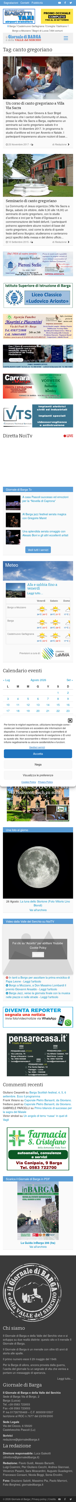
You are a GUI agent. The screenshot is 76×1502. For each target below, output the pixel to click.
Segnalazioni (11, 2)
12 (28, 705)
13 (38, 705)
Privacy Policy (45, 781)
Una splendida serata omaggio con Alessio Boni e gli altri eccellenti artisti (45, 533)
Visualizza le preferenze (38, 775)
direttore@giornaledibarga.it (21, 1457)
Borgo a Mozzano (21, 30)
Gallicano (62, 26)
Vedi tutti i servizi (38, 550)
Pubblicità (37, 2)
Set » (70, 680)
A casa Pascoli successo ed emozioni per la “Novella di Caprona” (45, 499)
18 (17, 711)
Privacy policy (39, 1499)
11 (17, 705)
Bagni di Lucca (41, 30)
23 (68, 711)
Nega (38, 764)
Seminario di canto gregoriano (31, 201)
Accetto (38, 955)
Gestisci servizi (37, 747)
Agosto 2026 (38, 680)
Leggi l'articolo (32, 981)
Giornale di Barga (20, 1499)
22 (58, 711)
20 (38, 711)
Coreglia (50, 26)
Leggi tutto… (35, 593)
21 (47, 711)
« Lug (6, 680)
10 (8, 705)
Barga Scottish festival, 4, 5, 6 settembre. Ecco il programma (34, 1094)
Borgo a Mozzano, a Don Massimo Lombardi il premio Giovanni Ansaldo (36, 987)
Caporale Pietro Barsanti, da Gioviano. (48, 1100)
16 (68, 705)
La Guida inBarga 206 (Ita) (38, 1243)
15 (58, 705)
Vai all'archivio (38, 910)
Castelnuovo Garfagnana (31, 26)
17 (8, 711)
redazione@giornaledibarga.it (21, 1439)
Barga (12, 26)
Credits (52, 1499)
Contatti (24, 2)
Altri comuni (56, 30)
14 (47, 705)
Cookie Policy (28, 781)
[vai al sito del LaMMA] (55, 653)
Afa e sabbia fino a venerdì (42, 587)
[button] (70, 720)
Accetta (38, 753)
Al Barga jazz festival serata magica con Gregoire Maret (44, 516)
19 (28, 711)
